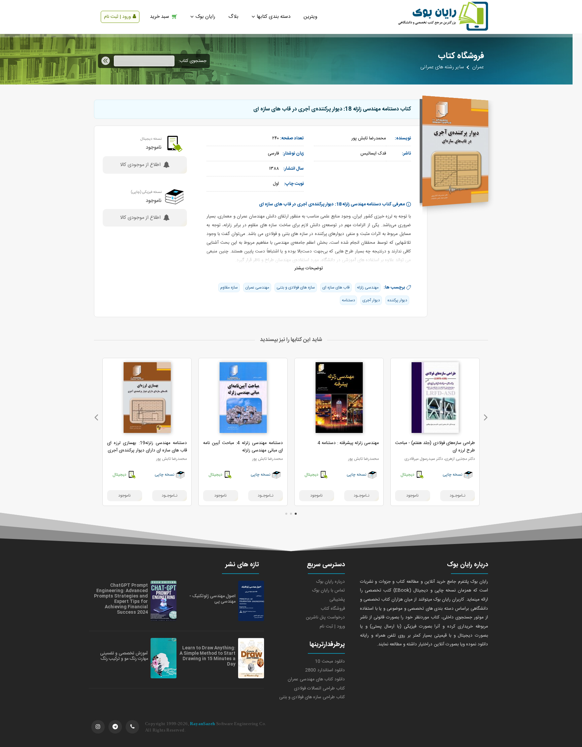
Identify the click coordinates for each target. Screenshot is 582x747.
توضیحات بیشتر (308, 268)
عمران (478, 67)
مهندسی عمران (257, 287)
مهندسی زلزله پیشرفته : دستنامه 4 (348, 443)
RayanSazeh (202, 723)
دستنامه (348, 300)
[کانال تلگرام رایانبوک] (115, 727)
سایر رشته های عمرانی (442, 67)
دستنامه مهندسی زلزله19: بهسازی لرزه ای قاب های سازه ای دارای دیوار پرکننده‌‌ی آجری (147, 446)
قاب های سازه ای (336, 287)
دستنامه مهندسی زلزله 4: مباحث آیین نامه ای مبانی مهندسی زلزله (243, 446)
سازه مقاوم (229, 287)
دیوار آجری (371, 300)
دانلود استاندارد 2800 (325, 670)
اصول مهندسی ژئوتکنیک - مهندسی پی (212, 598)
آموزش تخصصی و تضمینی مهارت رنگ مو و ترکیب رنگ (124, 656)
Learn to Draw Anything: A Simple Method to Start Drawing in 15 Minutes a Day (207, 656)
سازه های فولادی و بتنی (296, 287)
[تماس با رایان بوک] (132, 727)
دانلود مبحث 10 (330, 661)
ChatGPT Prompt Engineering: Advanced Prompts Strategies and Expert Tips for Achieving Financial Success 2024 (121, 599)
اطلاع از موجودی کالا (140, 165)
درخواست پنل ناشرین (325, 617)
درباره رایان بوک (330, 581)
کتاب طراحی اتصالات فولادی (319, 688)
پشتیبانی (337, 599)
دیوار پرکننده (397, 300)
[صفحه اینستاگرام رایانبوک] (98, 727)
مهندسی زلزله (368, 287)
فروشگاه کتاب (333, 608)
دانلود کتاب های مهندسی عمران (316, 679)
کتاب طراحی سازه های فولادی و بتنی (312, 697)
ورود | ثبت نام (117, 17)
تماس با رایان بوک (328, 590)
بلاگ (233, 16)
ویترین (310, 16)
